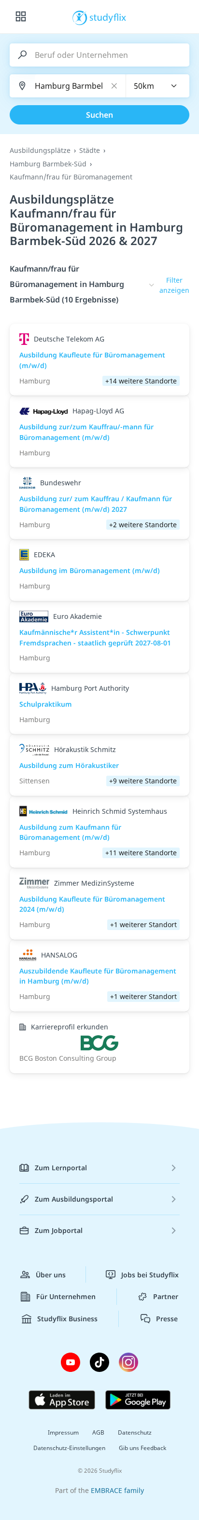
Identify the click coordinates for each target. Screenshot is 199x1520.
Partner (165, 1296)
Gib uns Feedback (142, 1448)
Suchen (99, 115)
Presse (167, 1318)
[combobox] (158, 85)
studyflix (108, 17)
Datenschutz (135, 1432)
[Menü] (20, 17)
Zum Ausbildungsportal (74, 1199)
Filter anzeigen (174, 285)
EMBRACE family (117, 1490)
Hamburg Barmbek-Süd (48, 163)
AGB (98, 1432)
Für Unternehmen (66, 1296)
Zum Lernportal (61, 1167)
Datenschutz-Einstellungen (69, 1448)
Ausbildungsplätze (40, 150)
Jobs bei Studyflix (150, 1274)
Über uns (51, 1274)
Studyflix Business (67, 1318)
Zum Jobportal (59, 1230)
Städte (89, 150)
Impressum (63, 1432)
